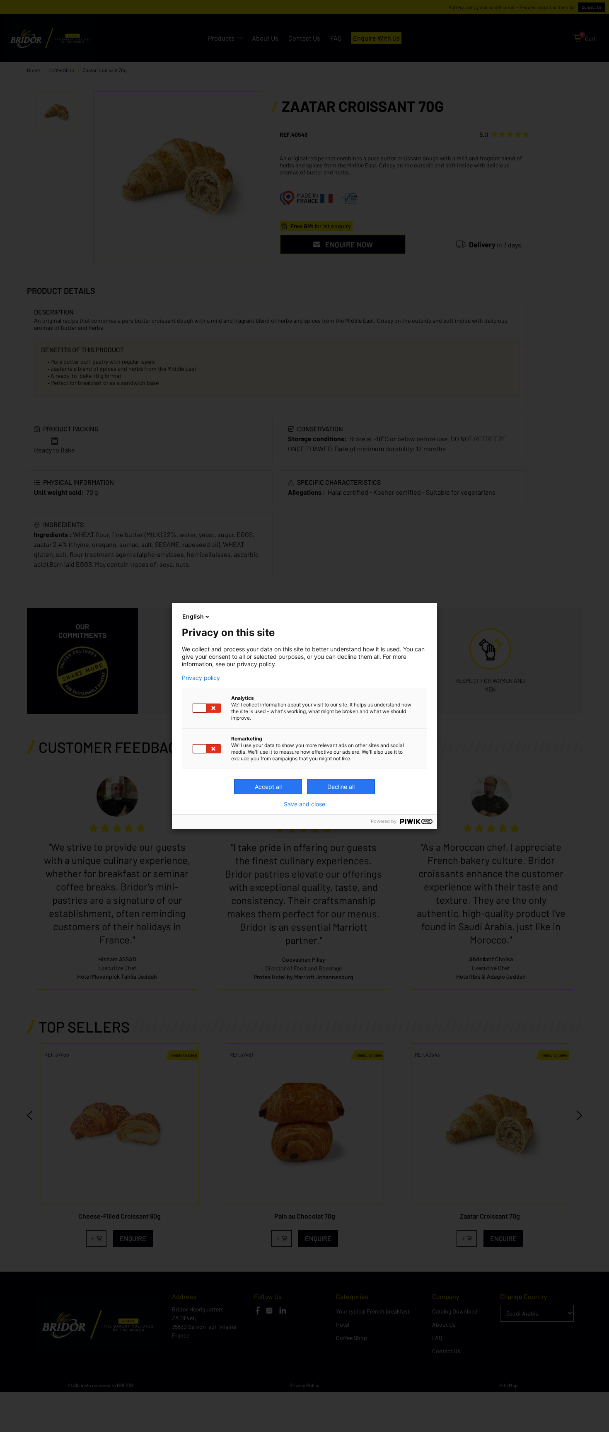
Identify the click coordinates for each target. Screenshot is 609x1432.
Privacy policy (201, 678)
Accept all (268, 786)
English (193, 616)
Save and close (304, 804)
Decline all (341, 786)
